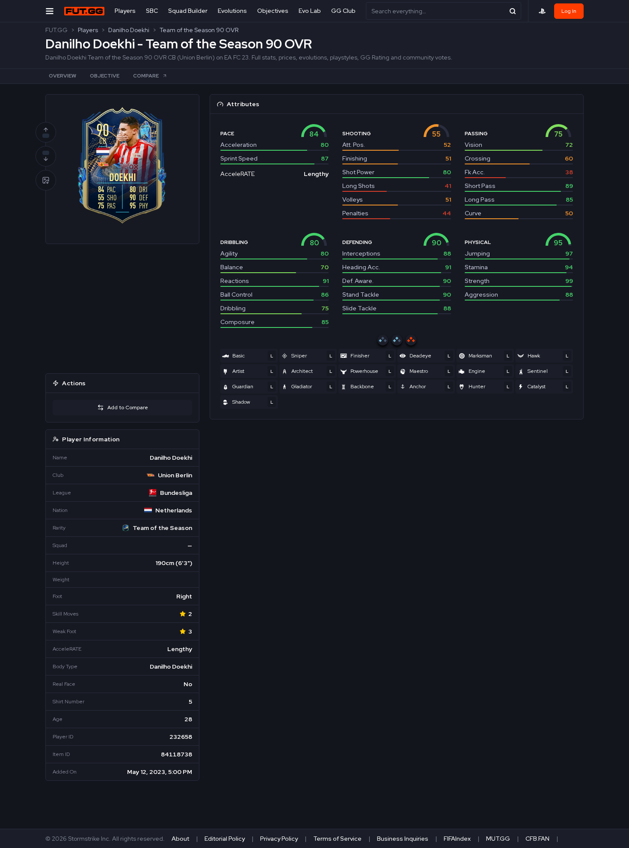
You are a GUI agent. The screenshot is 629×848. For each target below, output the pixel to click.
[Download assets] (46, 180)
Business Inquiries (402, 838)
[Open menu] (50, 11)
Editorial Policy (225, 838)
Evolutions (232, 11)
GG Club (343, 11)
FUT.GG (56, 30)
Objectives (272, 11)
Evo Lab (310, 11)
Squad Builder (188, 11)
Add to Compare (127, 407)
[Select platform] (542, 11)
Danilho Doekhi (128, 30)
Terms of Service (337, 838)
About (180, 838)
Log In (568, 11)
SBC (152, 11)
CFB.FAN (537, 838)
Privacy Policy (279, 838)
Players (125, 11)
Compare (146, 75)
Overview (62, 75)
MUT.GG (498, 838)
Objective (104, 75)
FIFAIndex (457, 838)
